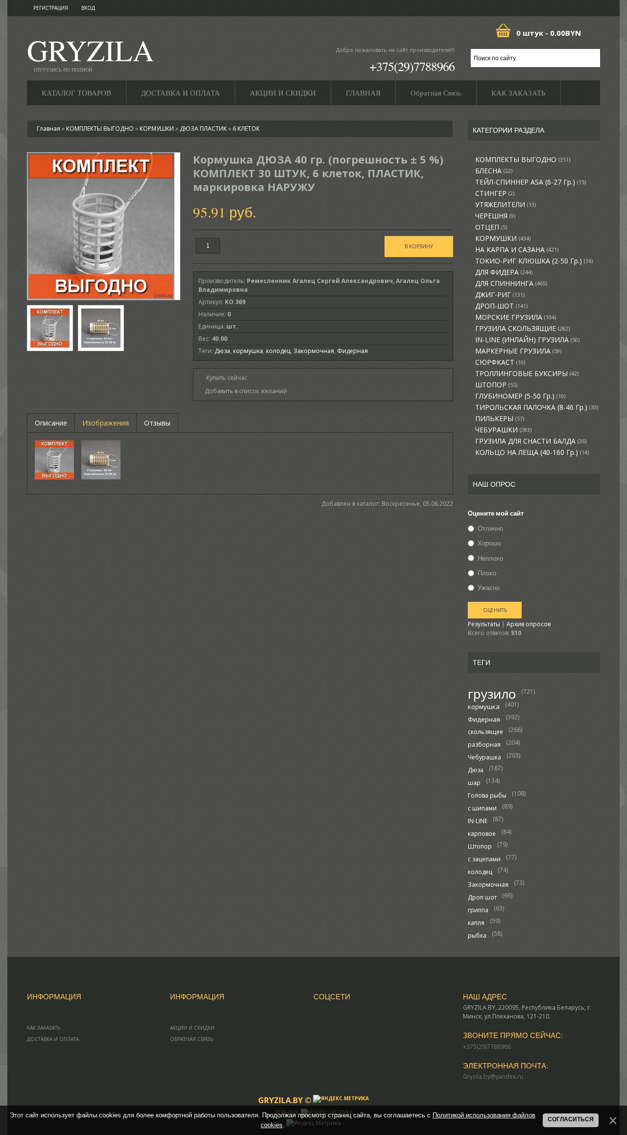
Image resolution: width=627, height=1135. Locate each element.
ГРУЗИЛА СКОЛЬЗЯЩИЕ (522, 328)
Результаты (484, 624)
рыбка (477, 935)
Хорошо (489, 543)
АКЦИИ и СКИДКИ (192, 1027)
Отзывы (157, 422)
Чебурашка (484, 757)
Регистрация (50, 7)
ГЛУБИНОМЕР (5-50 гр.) (520, 396)
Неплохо (490, 558)
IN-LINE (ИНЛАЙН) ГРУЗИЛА (527, 339)
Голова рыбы (487, 795)
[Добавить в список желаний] (242, 391)
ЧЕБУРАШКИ (503, 430)
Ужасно (489, 587)
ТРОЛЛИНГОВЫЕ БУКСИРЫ (527, 373)
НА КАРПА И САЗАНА (516, 249)
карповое (482, 833)
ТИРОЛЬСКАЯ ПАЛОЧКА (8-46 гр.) (536, 407)
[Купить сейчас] (222, 377)
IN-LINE (477, 821)
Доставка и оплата (53, 1039)
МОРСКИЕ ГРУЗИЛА (515, 317)
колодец (480, 872)
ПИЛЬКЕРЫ (499, 418)
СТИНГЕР (494, 193)
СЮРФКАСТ (500, 362)
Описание (51, 422)
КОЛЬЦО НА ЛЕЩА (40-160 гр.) (532, 452)
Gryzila (90, 53)
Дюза (475, 770)
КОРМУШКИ (503, 238)
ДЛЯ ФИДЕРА (503, 272)
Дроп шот (482, 897)
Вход (88, 7)
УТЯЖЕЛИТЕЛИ (505, 204)
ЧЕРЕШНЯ (495, 216)
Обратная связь (191, 1039)
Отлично (490, 528)
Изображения (105, 422)
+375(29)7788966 (412, 66)
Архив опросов (528, 624)
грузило (492, 693)
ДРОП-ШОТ (501, 306)
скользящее (485, 732)
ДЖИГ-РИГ (500, 294)
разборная (484, 744)
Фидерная (484, 719)
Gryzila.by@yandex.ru (493, 1076)
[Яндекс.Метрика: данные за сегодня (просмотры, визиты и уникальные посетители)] (341, 1099)
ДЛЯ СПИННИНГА (511, 283)
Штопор (480, 846)
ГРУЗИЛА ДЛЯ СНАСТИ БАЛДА (530, 441)
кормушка (484, 706)
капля (476, 923)
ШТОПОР (496, 384)
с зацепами (484, 859)
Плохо (487, 572)
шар (474, 783)
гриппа (478, 910)
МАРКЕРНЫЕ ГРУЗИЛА (518, 351)
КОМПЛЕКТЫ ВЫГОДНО (522, 159)
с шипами (482, 808)
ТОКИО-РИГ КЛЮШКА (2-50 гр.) (534, 261)
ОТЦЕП (491, 227)
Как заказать (43, 1027)
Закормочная (488, 884)
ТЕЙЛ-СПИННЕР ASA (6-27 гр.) (530, 182)
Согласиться (571, 1119)
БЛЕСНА (493, 170)
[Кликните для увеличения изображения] (100, 226)
